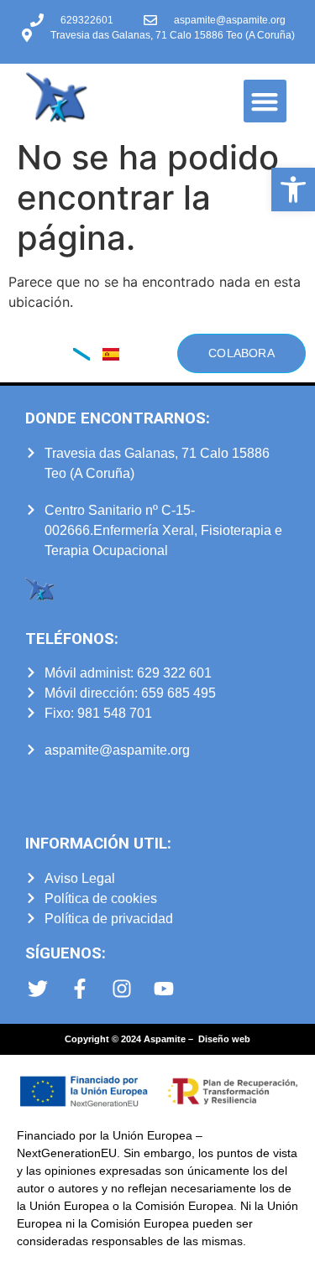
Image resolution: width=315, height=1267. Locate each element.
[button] (293, 189)
